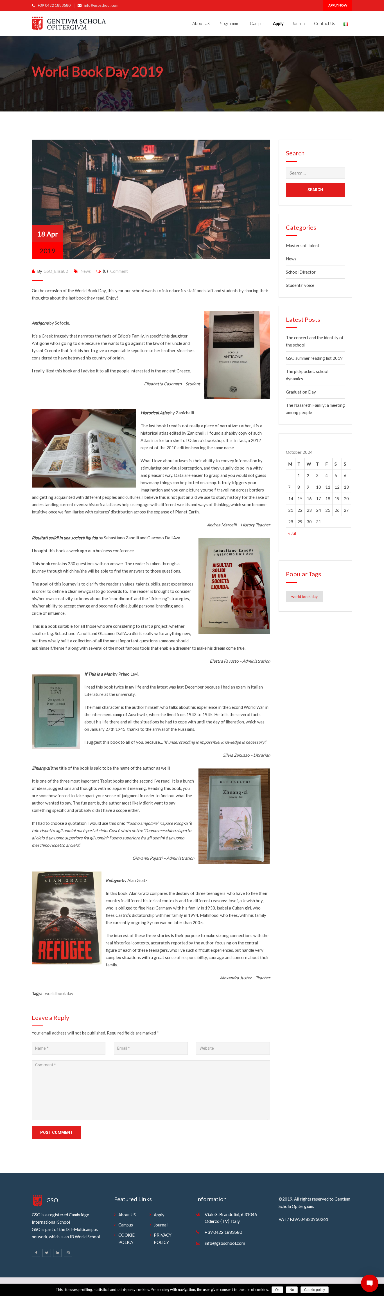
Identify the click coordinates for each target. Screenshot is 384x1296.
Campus (257, 23)
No (292, 1290)
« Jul (292, 533)
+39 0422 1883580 (54, 5)
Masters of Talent (302, 245)
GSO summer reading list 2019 (314, 358)
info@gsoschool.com (101, 5)
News (85, 271)
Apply (159, 1214)
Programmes (229, 23)
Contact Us (324, 23)
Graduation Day (301, 391)
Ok (277, 1290)
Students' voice (300, 285)
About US (201, 23)
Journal (299, 23)
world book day (59, 993)
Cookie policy (314, 1290)
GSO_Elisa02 (56, 271)
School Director (301, 271)
